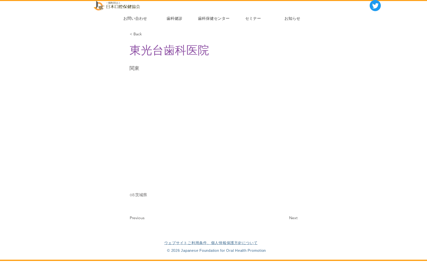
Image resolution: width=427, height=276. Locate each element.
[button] (145, 34)
